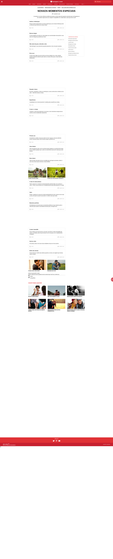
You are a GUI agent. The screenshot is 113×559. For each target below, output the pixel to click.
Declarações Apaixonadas (72, 38)
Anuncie (108, 444)
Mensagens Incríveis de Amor (73, 40)
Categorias (40, 7)
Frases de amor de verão (72, 47)
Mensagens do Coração (72, 44)
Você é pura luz (70, 49)
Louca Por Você (70, 42)
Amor (59, 7)
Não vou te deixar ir (71, 51)
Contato (105, 444)
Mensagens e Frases (50, 7)
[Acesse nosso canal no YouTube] (59, 441)
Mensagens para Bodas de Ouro (73, 53)
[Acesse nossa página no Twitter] (54, 441)
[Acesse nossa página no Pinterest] (56, 441)
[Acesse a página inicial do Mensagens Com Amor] (56, 1)
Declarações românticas (69, 7)
